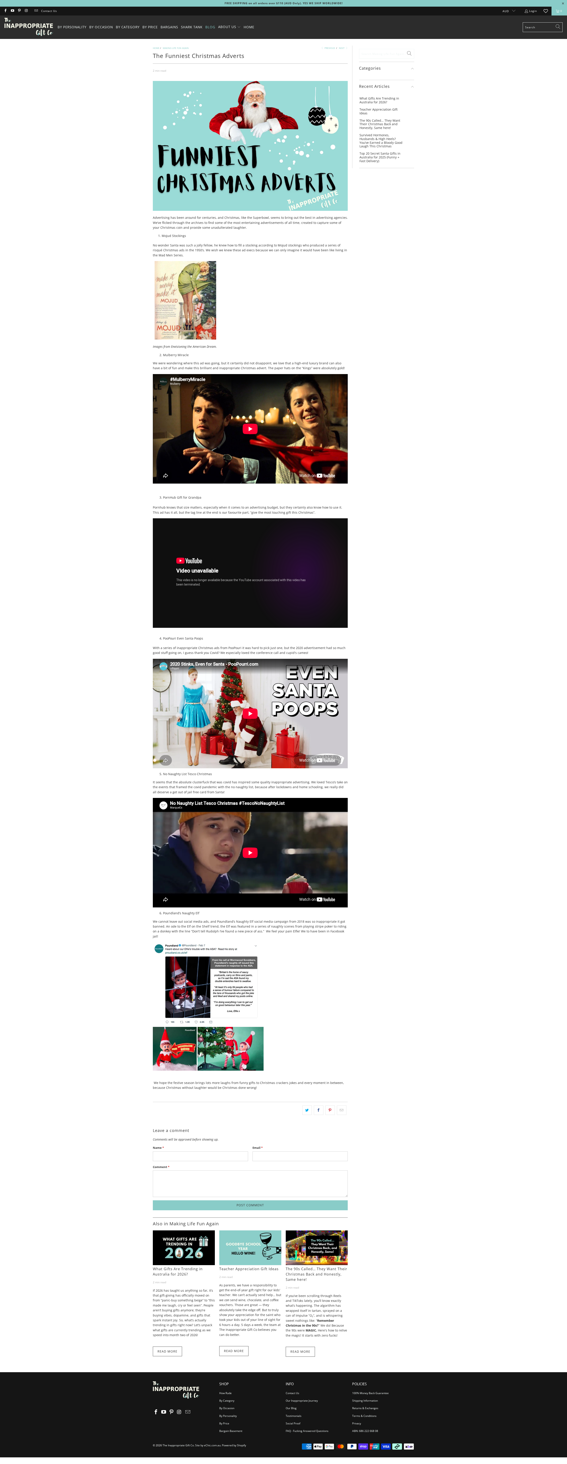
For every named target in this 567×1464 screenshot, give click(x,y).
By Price (224, 1423)
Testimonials (293, 1416)
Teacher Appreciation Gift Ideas (249, 1268)
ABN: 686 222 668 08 (365, 1431)
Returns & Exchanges (365, 1408)
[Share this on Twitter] (307, 1110)
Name (158, 1148)
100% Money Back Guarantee (370, 1393)
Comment (161, 1167)
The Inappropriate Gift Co (178, 1445)
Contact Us (49, 11)
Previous (329, 48)
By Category (226, 1401)
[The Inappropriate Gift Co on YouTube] (12, 11)
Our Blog (291, 1408)
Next (342, 48)
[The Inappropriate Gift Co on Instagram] (26, 11)
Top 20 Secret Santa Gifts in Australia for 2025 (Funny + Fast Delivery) (379, 157)
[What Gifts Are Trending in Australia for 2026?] (184, 1247)
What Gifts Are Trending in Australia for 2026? (178, 1271)
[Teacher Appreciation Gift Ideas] (250, 1247)
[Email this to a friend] (341, 1110)
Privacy (356, 1423)
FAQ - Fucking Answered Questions (307, 1431)
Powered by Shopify (234, 1445)
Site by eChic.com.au (208, 1445)
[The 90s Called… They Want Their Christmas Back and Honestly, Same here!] (317, 1247)
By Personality (228, 1416)
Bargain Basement (230, 1431)
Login (533, 11)
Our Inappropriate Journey (302, 1401)
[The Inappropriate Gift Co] (28, 27)
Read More (167, 1351)
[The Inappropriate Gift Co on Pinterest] (19, 11)
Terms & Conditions (364, 1416)
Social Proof (293, 1423)
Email (257, 1148)
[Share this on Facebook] (318, 1110)
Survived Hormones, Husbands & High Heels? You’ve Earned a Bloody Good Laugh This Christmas (380, 140)
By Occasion (226, 1408)
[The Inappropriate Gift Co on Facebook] (5, 11)
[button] (229, 27)
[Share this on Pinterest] (330, 1110)
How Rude (225, 1393)
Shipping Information (365, 1401)
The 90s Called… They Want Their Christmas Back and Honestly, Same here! (316, 1274)
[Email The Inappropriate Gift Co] (36, 11)
